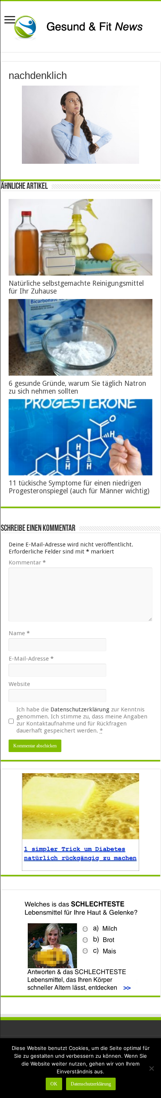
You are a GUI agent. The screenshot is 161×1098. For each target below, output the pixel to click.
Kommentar (27, 562)
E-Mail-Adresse (31, 658)
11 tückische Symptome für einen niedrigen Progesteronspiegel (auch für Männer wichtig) (79, 487)
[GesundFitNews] (80, 26)
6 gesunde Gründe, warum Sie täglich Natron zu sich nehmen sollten (77, 387)
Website (19, 684)
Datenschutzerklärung (79, 709)
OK (53, 1084)
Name (19, 633)
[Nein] (151, 1068)
